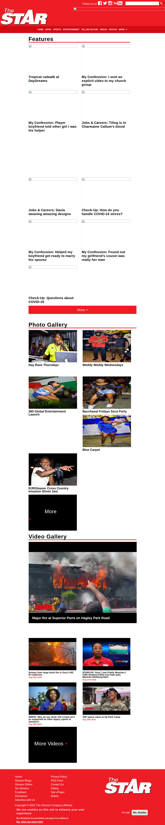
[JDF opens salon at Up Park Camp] (106, 714)
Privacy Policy (59, 776)
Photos (113, 29)
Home (41, 29)
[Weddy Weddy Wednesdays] (107, 361)
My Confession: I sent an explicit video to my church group (104, 80)
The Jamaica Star (24, 16)
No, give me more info (29, 821)
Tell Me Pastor (89, 29)
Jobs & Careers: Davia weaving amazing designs (50, 212)
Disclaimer (21, 796)
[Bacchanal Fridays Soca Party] (107, 408)
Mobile (55, 796)
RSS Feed (57, 780)
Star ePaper (58, 792)
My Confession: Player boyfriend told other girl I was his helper (53, 126)
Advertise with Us (25, 800)
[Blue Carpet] (107, 446)
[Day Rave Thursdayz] (53, 361)
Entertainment (71, 29)
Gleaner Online (23, 784)
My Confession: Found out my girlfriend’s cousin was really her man (103, 256)
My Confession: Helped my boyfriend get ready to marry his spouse (52, 256)
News (48, 29)
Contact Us (57, 784)
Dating (54, 788)
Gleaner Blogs (23, 780)
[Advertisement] (82, 156)
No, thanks (139, 812)
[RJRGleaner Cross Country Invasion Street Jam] (53, 485)
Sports (57, 29)
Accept (126, 812)
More (122, 29)
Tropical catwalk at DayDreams (44, 79)
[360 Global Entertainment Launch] (53, 408)
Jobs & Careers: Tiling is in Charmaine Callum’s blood (104, 124)
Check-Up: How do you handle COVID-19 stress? (102, 212)
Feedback (20, 792)
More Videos (48, 743)
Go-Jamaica (22, 788)
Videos (103, 29)
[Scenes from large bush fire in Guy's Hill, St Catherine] (53, 669)
